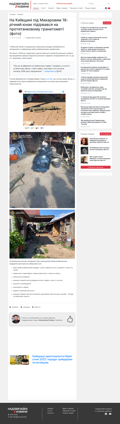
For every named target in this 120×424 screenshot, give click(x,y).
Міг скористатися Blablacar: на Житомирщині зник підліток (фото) (100, 158)
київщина (26, 307)
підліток (37, 307)
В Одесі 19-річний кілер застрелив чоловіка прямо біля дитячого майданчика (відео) (94, 29)
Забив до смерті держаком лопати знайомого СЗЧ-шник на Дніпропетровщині (94, 39)
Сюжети (51, 8)
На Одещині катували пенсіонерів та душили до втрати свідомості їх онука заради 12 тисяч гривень (95, 69)
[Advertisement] (42, 340)
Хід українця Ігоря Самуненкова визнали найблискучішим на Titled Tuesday (93, 122)
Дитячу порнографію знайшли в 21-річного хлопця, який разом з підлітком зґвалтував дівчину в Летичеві (95, 59)
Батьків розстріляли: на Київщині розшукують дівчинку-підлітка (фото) (99, 140)
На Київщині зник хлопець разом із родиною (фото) (99, 148)
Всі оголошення (105, 134)
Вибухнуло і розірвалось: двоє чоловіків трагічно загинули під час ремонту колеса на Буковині (94, 89)
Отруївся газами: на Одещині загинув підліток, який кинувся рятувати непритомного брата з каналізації (95, 49)
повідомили (49, 71)
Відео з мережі (62, 8)
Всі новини (107, 23)
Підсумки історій (76, 8)
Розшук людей (90, 8)
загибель (15, 307)
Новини (36, 8)
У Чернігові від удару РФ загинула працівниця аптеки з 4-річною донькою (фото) (96, 98)
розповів (48, 79)
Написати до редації (64, 3)
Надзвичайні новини (33, 38)
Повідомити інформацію (95, 167)
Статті (43, 8)
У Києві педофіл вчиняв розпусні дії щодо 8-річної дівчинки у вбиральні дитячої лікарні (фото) (94, 79)
